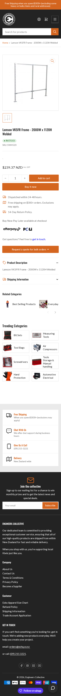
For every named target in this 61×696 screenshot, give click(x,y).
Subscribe (50, 505)
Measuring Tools (49, 335)
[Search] (54, 31)
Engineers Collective (34, 677)
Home (5, 42)
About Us (7, 569)
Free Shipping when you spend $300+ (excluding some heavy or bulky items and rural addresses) (30, 4)
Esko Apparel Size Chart (15, 602)
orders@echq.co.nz (19, 646)
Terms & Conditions (12, 577)
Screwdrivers (21, 361)
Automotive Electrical (49, 376)
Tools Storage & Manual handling (48, 362)
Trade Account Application (16, 615)
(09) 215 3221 (18, 653)
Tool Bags (19, 347)
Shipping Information (13, 611)
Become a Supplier (12, 586)
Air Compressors (50, 348)
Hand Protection (20, 376)
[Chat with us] (53, 688)
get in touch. (39, 239)
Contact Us (8, 573)
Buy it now (30, 186)
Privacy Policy (10, 581)
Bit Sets (18, 335)
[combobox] (30, 31)
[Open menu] (55, 19)
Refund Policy (10, 606)
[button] (48, 312)
